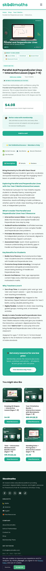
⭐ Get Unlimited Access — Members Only (23, 145)
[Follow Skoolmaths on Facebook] (5, 493)
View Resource (12, 422)
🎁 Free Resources (9, 514)
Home (5, 12)
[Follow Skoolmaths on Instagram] (10, 493)
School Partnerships (10, 529)
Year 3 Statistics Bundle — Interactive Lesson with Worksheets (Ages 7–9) (33, 410)
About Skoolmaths (9, 525)
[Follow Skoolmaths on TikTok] (25, 493)
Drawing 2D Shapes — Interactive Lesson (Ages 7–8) (11, 408)
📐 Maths (6, 503)
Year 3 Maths (17, 12)
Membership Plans (9, 540)
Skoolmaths (9, 478)
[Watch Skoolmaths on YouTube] (20, 493)
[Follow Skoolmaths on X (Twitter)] (15, 493)
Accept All (19, 567)
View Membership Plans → (23, 370)
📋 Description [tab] (9, 163)
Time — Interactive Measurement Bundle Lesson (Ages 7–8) (11, 449)
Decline (7, 567)
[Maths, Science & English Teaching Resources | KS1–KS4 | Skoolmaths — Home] (15, 4)
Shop (10, 12)
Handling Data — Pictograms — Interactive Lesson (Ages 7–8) (33, 449)
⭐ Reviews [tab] (32, 163)
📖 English (6, 511)
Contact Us (6, 532)
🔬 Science (6, 507)
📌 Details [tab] (22, 163)
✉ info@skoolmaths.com (11, 550)
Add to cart (23, 133)
